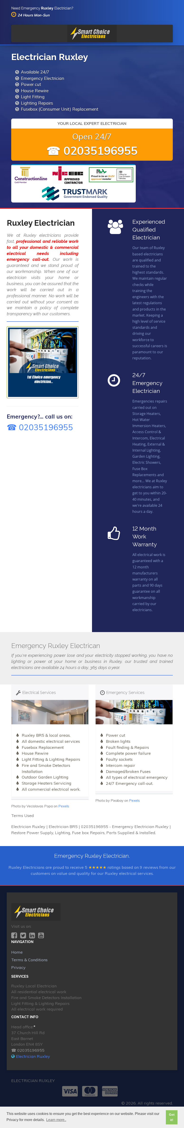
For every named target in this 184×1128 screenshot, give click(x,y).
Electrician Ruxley (33, 1056)
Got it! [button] (172, 1117)
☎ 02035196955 (92, 151)
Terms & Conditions (29, 959)
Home (17, 952)
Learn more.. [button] (56, 1120)
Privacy (18, 967)
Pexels (63, 806)
